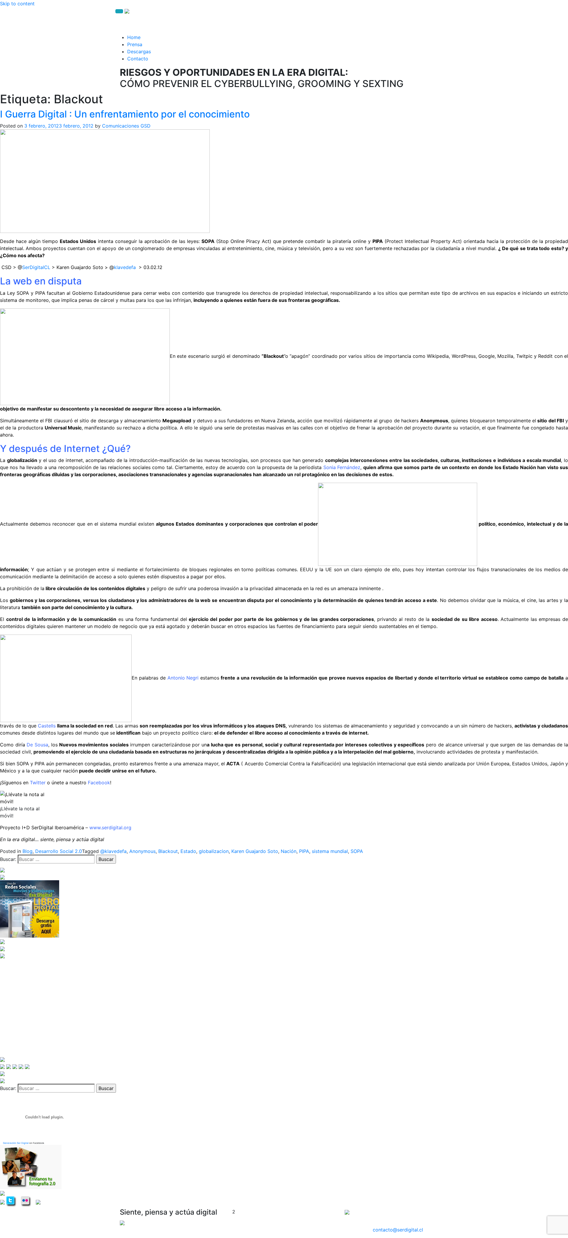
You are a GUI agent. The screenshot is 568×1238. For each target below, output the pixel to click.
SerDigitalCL (36, 267)
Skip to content (17, 4)
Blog (27, 851)
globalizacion (214, 851)
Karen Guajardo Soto (254, 851)
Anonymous (142, 851)
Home (134, 37)
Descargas (139, 51)
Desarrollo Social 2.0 (58, 851)
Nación (288, 851)
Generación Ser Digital (16, 1143)
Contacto (137, 59)
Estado (188, 851)
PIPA (304, 851)
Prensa (134, 44)
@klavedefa (113, 851)
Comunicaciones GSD (126, 126)
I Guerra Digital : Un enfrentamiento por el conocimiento (125, 114)
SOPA (357, 851)
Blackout (168, 851)
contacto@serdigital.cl (398, 1230)
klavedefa (125, 267)
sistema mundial (330, 851)
